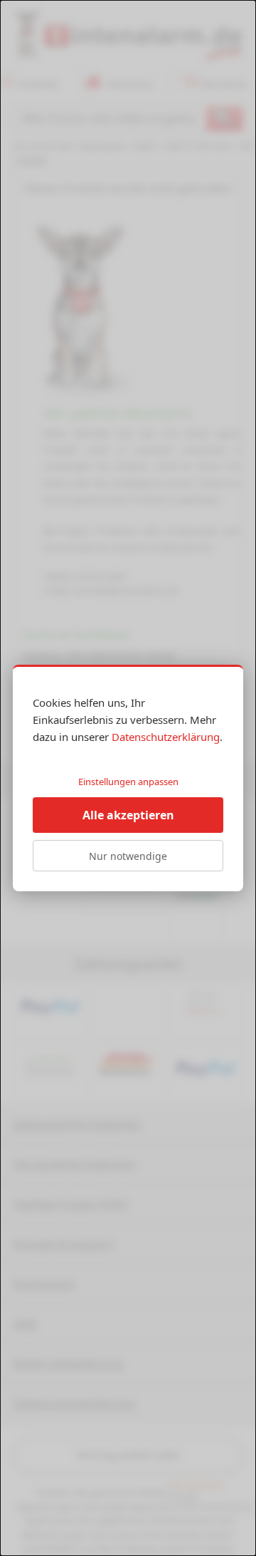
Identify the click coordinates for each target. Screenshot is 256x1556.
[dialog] (128, 778)
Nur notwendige (128, 856)
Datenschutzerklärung (166, 737)
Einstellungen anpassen (128, 781)
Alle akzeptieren (128, 815)
